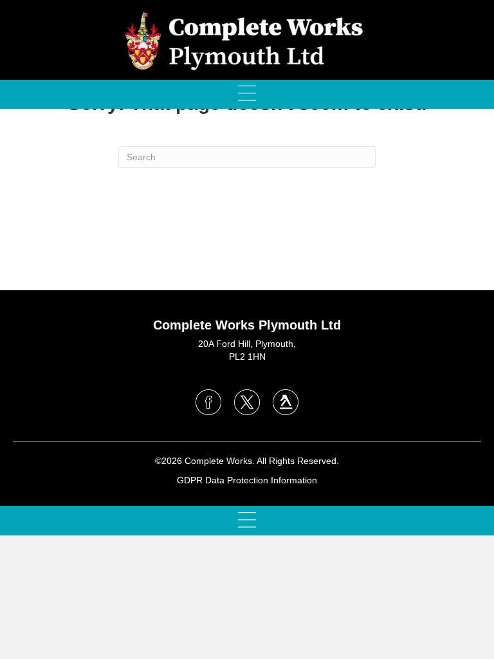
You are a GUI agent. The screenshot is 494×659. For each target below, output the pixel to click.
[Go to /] (247, 353)
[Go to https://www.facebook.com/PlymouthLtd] (208, 402)
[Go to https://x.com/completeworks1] (247, 402)
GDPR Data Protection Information (247, 480)
